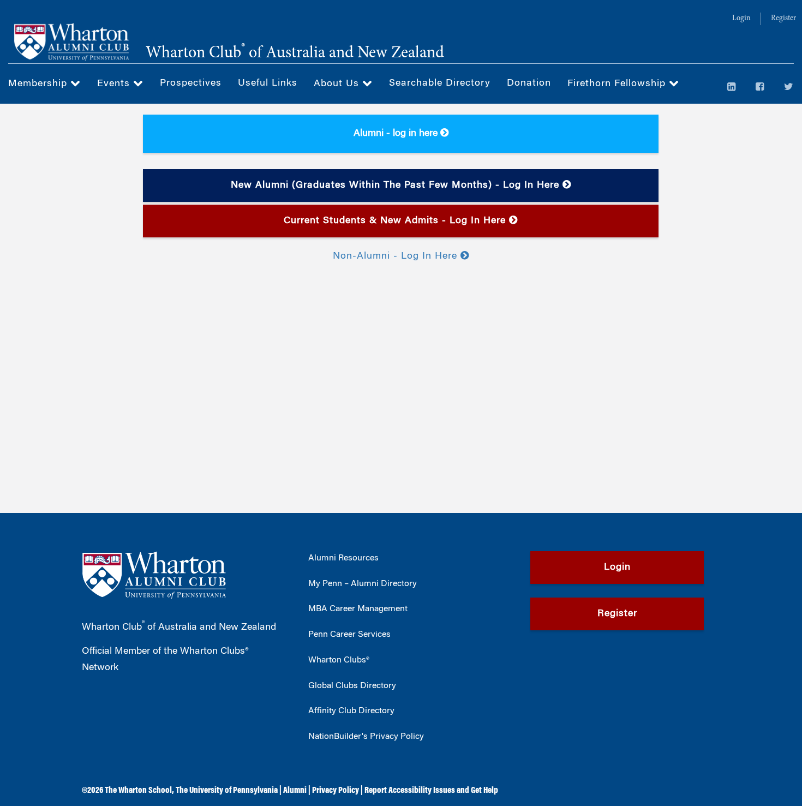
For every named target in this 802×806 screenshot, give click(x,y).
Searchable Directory (439, 83)
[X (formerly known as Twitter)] (789, 88)
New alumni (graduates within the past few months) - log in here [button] (396, 185)
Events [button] (115, 84)
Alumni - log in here (397, 134)
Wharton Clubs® (338, 660)
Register (783, 18)
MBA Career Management (358, 609)
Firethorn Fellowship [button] (618, 84)
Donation (529, 83)
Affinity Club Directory (351, 711)
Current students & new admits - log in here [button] (396, 221)
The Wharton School (138, 790)
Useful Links (267, 83)
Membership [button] (39, 84)
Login (741, 18)
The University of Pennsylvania (227, 790)
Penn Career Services (349, 634)
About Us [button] (338, 84)
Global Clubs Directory (352, 686)
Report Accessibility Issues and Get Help (431, 790)
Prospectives (191, 83)
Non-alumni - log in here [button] (396, 256)
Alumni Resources (343, 558)
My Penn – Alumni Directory (362, 584)
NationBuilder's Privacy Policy (366, 736)
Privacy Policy (335, 790)
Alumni (295, 790)
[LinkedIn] (731, 88)
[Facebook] (760, 88)
